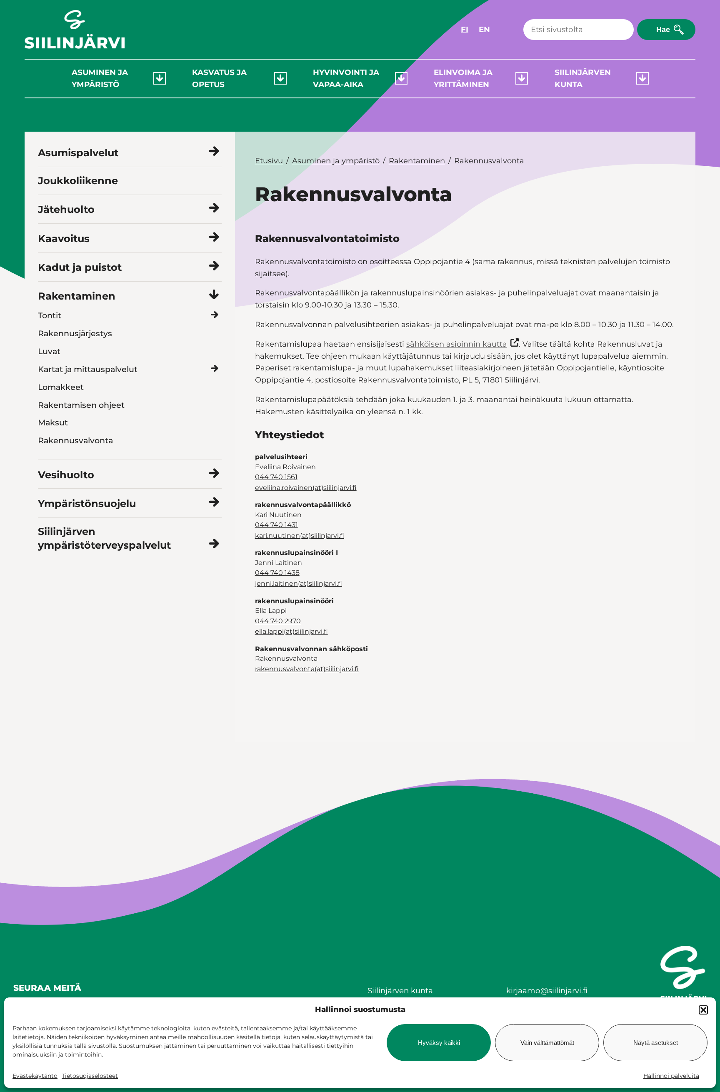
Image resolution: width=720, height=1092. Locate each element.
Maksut (53, 422)
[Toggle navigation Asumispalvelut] (214, 152)
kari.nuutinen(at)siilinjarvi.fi (299, 536)
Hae (663, 29)
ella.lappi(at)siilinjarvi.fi (291, 631)
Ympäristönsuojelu (87, 503)
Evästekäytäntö (35, 1076)
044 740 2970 (278, 621)
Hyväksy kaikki (439, 1042)
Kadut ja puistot (80, 267)
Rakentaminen (76, 296)
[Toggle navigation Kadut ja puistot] (214, 266)
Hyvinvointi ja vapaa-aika (346, 78)
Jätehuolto (66, 209)
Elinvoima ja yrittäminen (463, 78)
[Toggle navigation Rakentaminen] (214, 295)
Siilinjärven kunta (583, 78)
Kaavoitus (64, 238)
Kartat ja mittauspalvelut (88, 369)
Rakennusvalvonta (75, 440)
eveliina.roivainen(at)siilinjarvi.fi (306, 488)
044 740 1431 (276, 525)
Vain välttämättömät (547, 1042)
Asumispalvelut (78, 153)
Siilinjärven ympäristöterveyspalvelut (104, 538)
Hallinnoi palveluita (671, 1076)
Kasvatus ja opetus (219, 78)
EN (484, 29)
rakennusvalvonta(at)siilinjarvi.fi (307, 669)
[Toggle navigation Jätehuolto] (214, 208)
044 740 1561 (276, 477)
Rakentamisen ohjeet (81, 405)
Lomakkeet (61, 387)
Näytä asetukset (655, 1042)
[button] (703, 1010)
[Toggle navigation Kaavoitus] (214, 237)
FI (464, 29)
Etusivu (269, 160)
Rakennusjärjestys (75, 333)
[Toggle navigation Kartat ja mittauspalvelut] (215, 369)
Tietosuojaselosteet (90, 1076)
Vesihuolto (66, 475)
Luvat (49, 351)
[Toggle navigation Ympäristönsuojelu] (214, 502)
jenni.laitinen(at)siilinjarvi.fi (298, 583)
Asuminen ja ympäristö (100, 78)
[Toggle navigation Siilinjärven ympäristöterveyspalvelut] (214, 544)
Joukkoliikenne (78, 181)
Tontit (49, 315)
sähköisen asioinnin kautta (456, 344)
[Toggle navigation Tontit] (215, 315)
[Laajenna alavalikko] (159, 78)
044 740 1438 (277, 573)
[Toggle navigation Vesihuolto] (214, 473)
